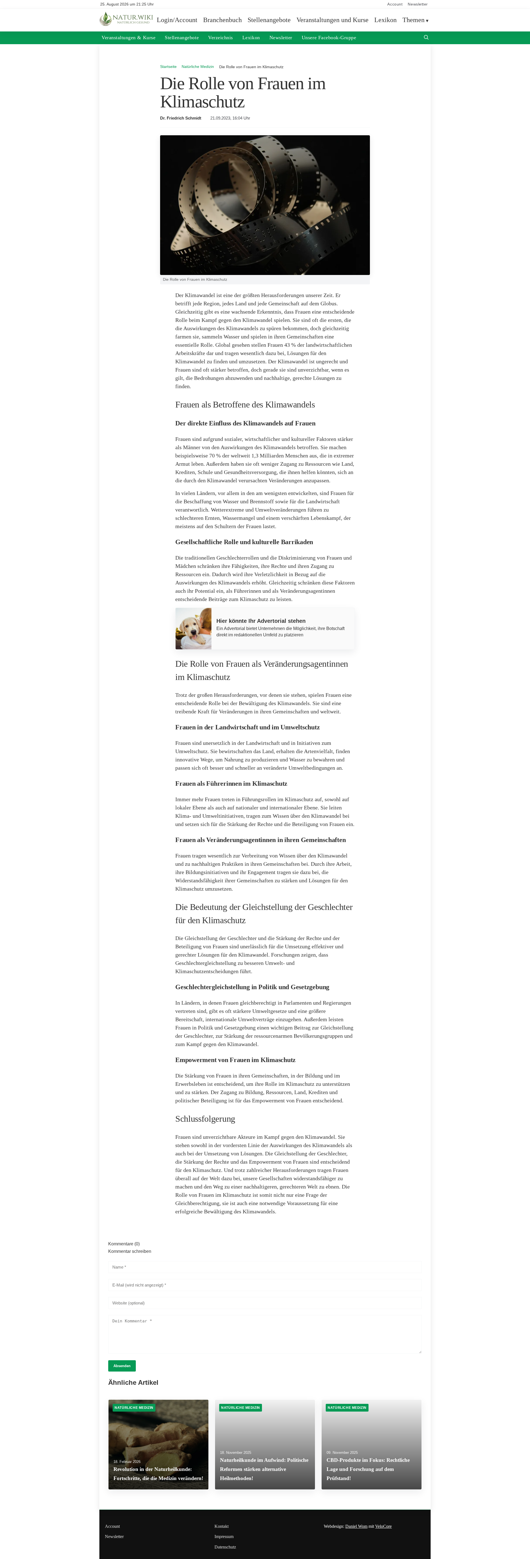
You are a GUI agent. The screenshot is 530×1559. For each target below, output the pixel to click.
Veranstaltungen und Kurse (332, 19)
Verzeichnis (220, 37)
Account (394, 4)
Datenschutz (225, 1547)
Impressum (224, 1536)
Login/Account (177, 19)
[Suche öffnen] (426, 38)
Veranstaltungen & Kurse (128, 37)
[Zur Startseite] (127, 24)
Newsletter (418, 4)
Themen (413, 19)
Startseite (168, 66)
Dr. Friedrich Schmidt (180, 118)
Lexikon (385, 19)
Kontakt (221, 1526)
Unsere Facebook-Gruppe (329, 37)
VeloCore (383, 1526)
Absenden (122, 1366)
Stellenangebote (269, 19)
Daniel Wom (356, 1526)
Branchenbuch (222, 19)
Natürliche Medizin (198, 66)
